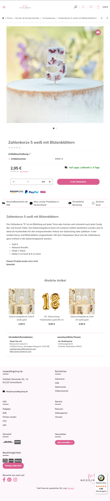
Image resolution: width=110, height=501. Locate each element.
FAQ (4, 421)
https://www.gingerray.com (20, 351)
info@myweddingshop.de (17, 391)
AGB (57, 383)
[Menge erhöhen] (50, 182)
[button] (75, 7)
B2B (4, 413)
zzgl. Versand (24, 171)
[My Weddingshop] (25, 7)
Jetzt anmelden (63, 442)
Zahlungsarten (61, 413)
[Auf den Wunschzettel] (98, 32)
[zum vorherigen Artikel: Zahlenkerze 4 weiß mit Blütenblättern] (101, 18)
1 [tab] (53, 128)
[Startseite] (3, 18)
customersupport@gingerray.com (23, 349)
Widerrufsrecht (61, 391)
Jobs (4, 425)
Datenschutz (60, 387)
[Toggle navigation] (4, 7)
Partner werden (9, 417)
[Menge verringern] (13, 182)
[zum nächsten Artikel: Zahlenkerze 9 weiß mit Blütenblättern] (107, 18)
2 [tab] (56, 128)
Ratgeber (7, 409)
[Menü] (105, 474)
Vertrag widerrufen (13, 465)
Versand (58, 417)
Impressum (60, 379)
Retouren (59, 409)
